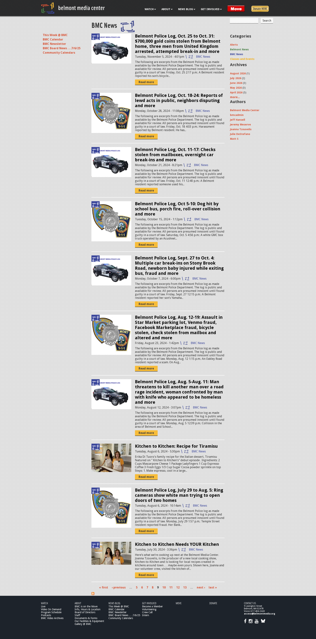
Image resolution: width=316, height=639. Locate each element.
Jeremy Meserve (240, 124)
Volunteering (149, 609)
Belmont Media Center (244, 110)
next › (201, 587)
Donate (213, 603)
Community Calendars (59, 52)
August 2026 (238, 73)
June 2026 (236, 82)
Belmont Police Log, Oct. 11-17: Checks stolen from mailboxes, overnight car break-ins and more (175, 154)
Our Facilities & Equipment (89, 621)
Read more (146, 82)
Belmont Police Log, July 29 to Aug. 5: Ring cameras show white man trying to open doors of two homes (179, 495)
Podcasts (46, 615)
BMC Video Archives (52, 618)
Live (43, 606)
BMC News (203, 56)
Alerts (234, 44)
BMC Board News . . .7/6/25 (61, 48)
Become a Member (152, 606)
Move (179, 603)
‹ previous (119, 587)
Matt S (234, 138)
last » (213, 587)
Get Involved (149, 603)
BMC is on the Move (86, 606)
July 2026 (235, 78)
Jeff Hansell (237, 119)
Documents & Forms (86, 618)
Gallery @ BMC (83, 624)
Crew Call (147, 612)
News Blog (114, 603)
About (78, 603)
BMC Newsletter (54, 44)
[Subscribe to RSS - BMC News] (92, 594)
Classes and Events (242, 58)
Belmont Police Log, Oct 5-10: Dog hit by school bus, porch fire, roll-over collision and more (177, 209)
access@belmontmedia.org (259, 613)
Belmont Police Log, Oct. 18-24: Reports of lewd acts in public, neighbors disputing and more (179, 100)
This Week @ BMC (55, 35)
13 (185, 587)
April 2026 (236, 92)
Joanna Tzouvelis (240, 129)
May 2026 (236, 87)
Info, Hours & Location (87, 609)
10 (164, 587)
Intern (145, 615)
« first (103, 587)
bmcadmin (237, 115)
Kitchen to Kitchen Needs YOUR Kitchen (177, 544)
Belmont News (239, 49)
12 (178, 587)
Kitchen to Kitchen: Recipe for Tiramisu (176, 446)
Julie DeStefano (240, 134)
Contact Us (250, 603)
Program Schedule (51, 612)
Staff (77, 615)
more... (235, 97)
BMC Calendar (53, 39)
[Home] (73, 8)
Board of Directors (85, 612)
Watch (44, 603)
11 (171, 587)
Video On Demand (51, 609)
